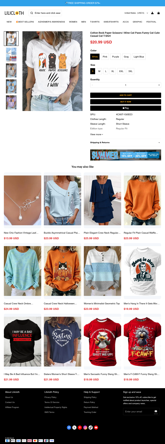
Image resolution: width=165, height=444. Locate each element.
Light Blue (139, 56)
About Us (9, 397)
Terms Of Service (51, 402)
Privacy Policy (50, 397)
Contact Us (10, 402)
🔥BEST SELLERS (25, 22)
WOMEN (73, 22)
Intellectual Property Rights (55, 407)
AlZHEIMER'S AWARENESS (51, 22)
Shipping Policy (90, 397)
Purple (115, 56)
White (95, 56)
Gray (126, 56)
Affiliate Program (12, 407)
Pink (105, 56)
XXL (121, 71)
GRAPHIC (137, 22)
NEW (9, 22)
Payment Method (91, 407)
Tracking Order (90, 412)
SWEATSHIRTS (111, 22)
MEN (83, 22)
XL (112, 71)
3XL (130, 71)
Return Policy (89, 402)
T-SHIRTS (95, 22)
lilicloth (12, 438)
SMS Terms (49, 412)
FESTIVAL (151, 22)
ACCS (126, 22)
